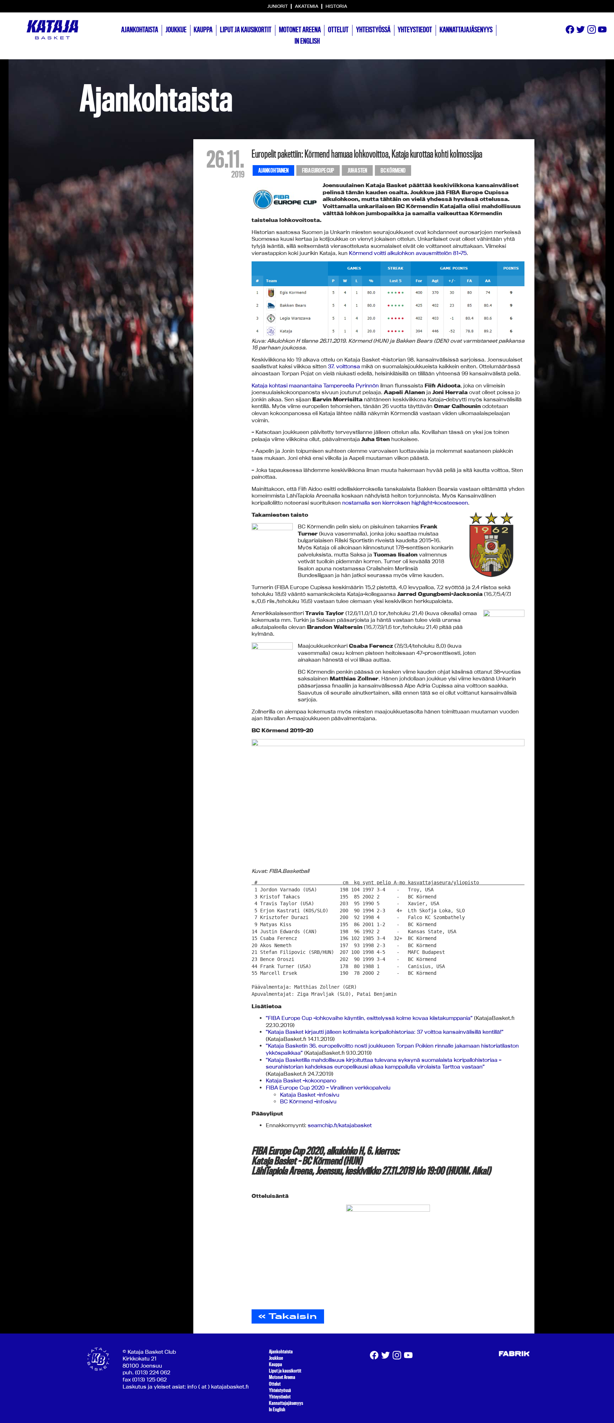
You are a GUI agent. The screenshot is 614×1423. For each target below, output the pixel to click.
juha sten (357, 170)
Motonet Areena (300, 30)
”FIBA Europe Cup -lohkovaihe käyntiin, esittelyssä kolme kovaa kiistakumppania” (369, 1018)
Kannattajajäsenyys (466, 30)
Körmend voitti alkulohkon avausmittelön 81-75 (408, 253)
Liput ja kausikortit (245, 30)
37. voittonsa (344, 366)
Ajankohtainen (273, 170)
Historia (336, 6)
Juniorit (278, 6)
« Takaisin (287, 1316)
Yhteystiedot (415, 30)
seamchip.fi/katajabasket (340, 1125)
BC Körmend (393, 170)
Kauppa (203, 30)
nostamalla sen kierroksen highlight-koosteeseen (405, 502)
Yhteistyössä (373, 30)
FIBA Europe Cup (318, 170)
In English (307, 41)
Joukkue (176, 30)
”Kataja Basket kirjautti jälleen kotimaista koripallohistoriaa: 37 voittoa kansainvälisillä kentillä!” (384, 1031)
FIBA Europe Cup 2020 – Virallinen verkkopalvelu (328, 1087)
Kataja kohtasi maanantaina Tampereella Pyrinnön (315, 385)
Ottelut (338, 30)
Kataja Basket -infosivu (309, 1094)
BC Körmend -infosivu (308, 1101)
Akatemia (307, 6)
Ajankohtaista (139, 30)
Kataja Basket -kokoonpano (301, 1080)
